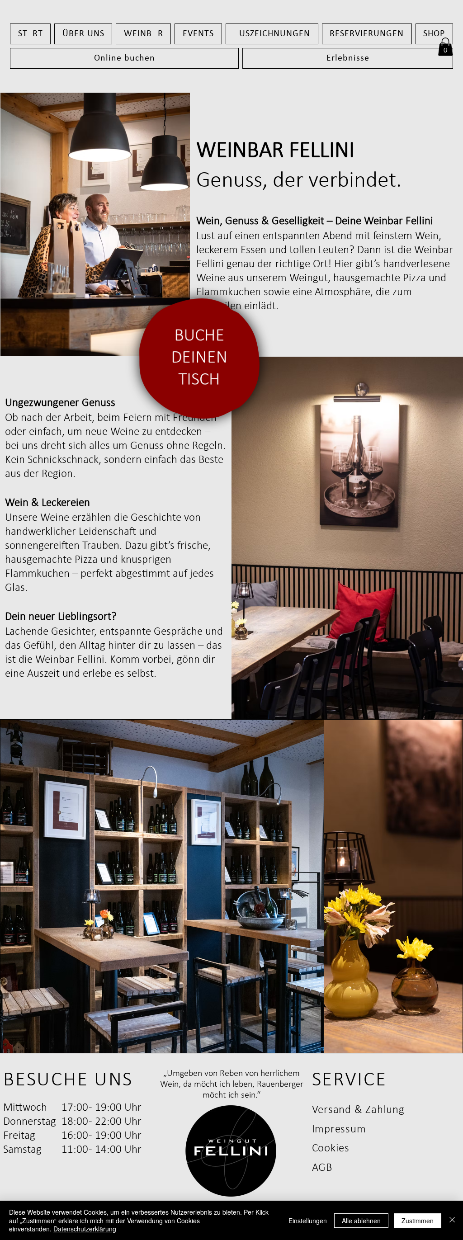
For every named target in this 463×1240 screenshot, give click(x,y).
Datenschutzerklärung (84, 1228)
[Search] (443, 46)
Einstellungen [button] (307, 1220)
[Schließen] (452, 1220)
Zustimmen (418, 1220)
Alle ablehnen (361, 1220)
